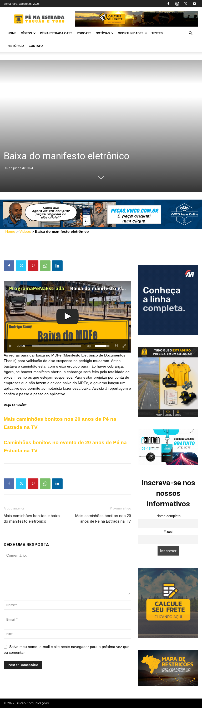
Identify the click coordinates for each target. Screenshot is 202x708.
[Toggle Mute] (88, 346)
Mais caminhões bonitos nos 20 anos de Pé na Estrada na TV (103, 518)
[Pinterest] (33, 265)
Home (12, 33)
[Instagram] (177, 3)
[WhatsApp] (45, 265)
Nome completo (168, 516)
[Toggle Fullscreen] (124, 346)
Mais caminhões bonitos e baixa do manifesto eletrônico (32, 518)
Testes (157, 33)
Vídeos (26, 33)
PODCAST (84, 33)
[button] (190, 33)
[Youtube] (194, 3)
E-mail (168, 532)
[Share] (116, 346)
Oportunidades (130, 33)
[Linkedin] (57, 265)
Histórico (16, 45)
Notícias (103, 33)
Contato (36, 45)
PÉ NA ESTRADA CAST (56, 33)
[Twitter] (186, 3)
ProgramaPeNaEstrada (36, 288)
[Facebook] (168, 3)
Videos (25, 231)
